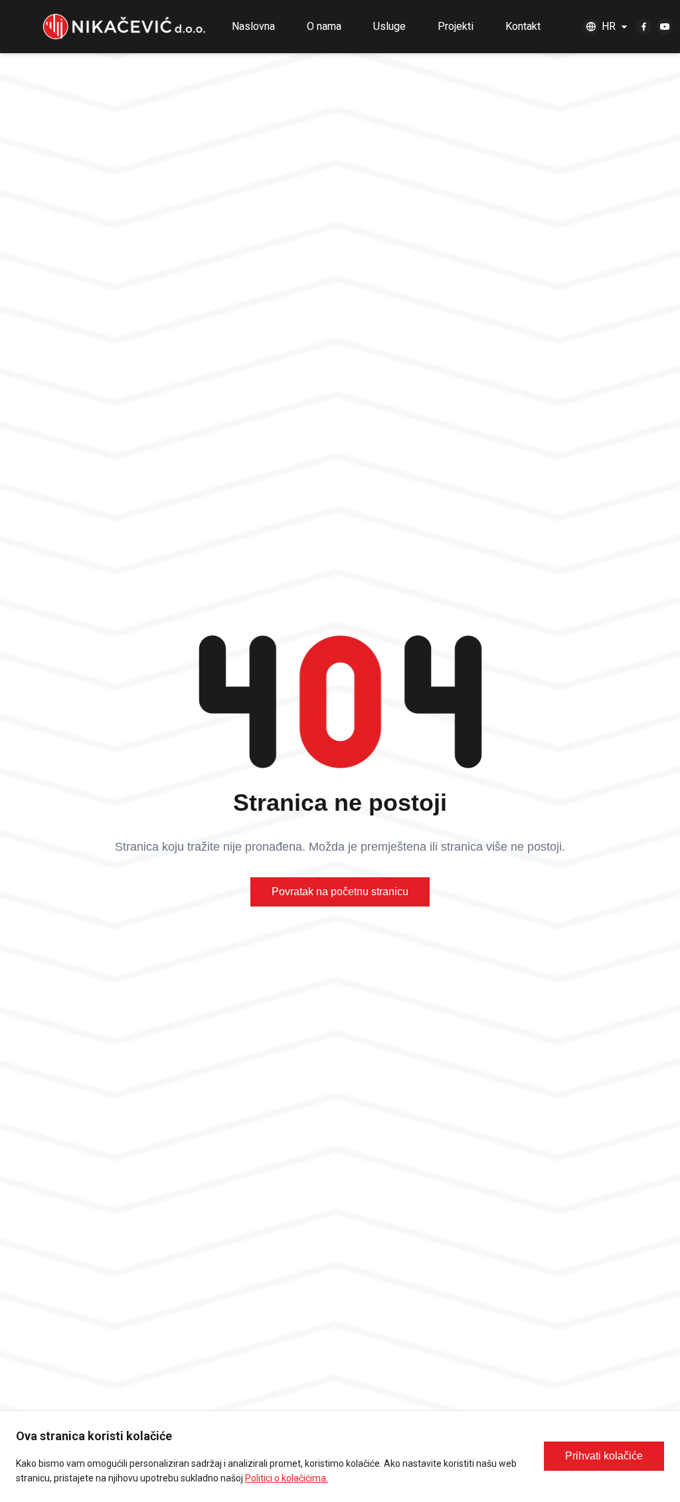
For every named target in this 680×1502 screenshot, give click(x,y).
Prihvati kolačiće (604, 1455)
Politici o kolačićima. (286, 1478)
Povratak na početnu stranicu (340, 891)
